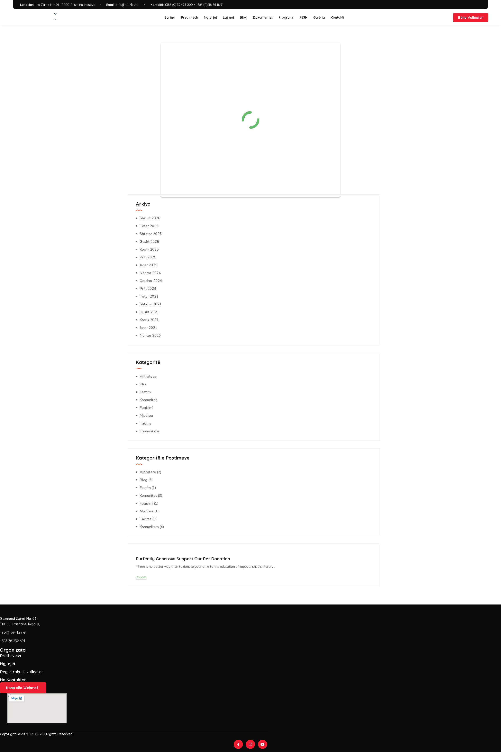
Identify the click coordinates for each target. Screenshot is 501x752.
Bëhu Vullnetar (470, 17)
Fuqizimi (146, 407)
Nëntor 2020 (150, 335)
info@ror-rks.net (128, 5)
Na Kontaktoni (13, 679)
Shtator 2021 (151, 304)
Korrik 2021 (149, 320)
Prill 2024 (148, 288)
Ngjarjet (7, 663)
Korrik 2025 (149, 249)
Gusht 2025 (149, 241)
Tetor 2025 (149, 226)
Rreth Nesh (10, 655)
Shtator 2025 (151, 233)
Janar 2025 (148, 265)
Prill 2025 (148, 257)
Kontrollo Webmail (22, 687)
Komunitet (148, 400)
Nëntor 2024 (150, 273)
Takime (145, 423)
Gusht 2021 (149, 312)
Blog (143, 384)
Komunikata (149, 431)
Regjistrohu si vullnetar (21, 671)
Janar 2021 (148, 327)
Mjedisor (146, 415)
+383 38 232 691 (12, 641)
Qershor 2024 (151, 280)
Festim (145, 392)
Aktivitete (148, 376)
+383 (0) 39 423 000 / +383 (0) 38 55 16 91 (194, 5)
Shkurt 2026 (150, 218)
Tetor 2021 (149, 296)
